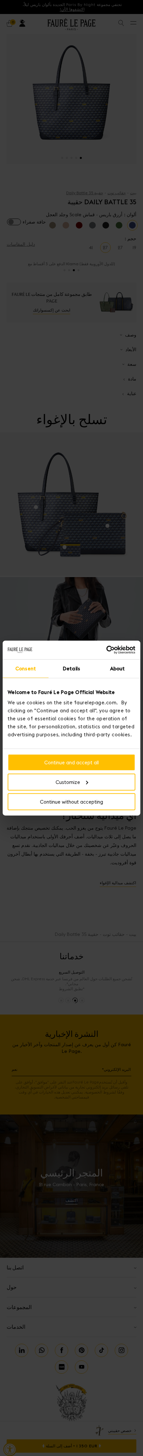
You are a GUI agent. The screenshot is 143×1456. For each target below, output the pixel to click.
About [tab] (117, 668)
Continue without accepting (71, 801)
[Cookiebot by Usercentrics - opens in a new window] (106, 650)
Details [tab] (71, 668)
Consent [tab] (25, 668)
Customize (68, 782)
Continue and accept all (71, 762)
